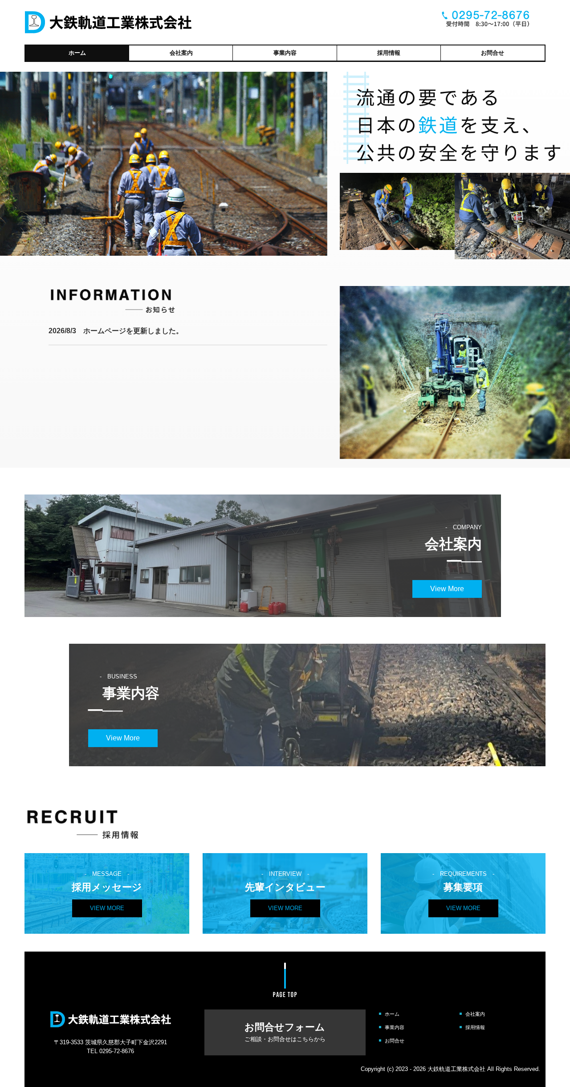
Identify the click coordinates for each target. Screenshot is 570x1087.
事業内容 (285, 52)
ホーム (77, 52)
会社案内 (181, 52)
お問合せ (492, 52)
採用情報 (388, 52)
